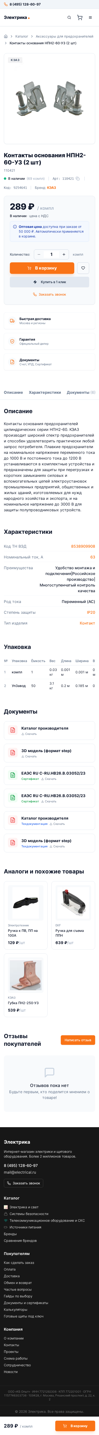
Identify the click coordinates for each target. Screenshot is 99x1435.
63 (92, 557)
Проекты (11, 1352)
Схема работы (16, 1358)
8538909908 (83, 546)
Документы (81, 392)
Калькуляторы (15, 1309)
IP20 (91, 612)
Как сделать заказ (19, 1263)
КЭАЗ (51, 188)
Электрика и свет (24, 1207)
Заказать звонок (52, 294)
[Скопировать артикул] (77, 178)
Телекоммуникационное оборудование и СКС (47, 1220)
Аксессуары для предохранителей (64, 36)
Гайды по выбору (18, 1296)
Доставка (12, 1276)
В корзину (46, 267)
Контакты (11, 1345)
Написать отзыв (78, 1040)
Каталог (21, 36)
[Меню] (90, 17)
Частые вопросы (18, 1289)
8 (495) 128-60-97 (21, 1165)
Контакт (87, 623)
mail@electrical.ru (20, 1172)
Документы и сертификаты (26, 1303)
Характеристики (45, 392)
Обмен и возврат (18, 1283)
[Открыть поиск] (69, 17)
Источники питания (25, 1227)
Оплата (10, 1269)
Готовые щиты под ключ (23, 1316)
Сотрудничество (17, 1365)
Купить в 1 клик (53, 282)
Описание (13, 392)
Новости (11, 1372)
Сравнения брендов (20, 1240)
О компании (14, 1338)
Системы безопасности (29, 1214)
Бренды (10, 1234)
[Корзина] (80, 17)
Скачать (31, 734)
